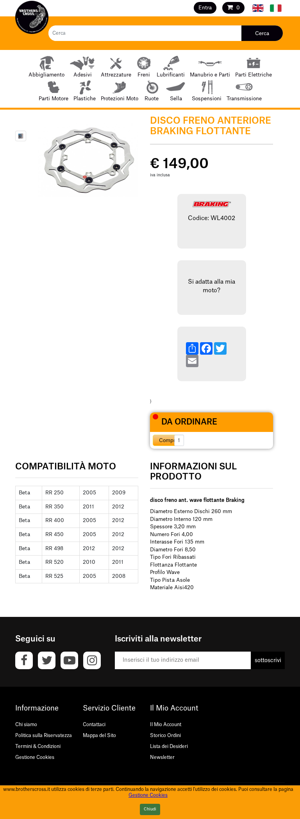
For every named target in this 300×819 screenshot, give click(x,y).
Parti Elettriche (253, 74)
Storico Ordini (165, 735)
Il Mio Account (165, 724)
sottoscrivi (268, 660)
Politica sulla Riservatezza (43, 735)
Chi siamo (26, 724)
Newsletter (162, 757)
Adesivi (82, 74)
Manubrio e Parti (210, 74)
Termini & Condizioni (38, 746)
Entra (205, 7)
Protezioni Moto (119, 98)
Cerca (262, 33)
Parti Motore (53, 98)
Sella (176, 98)
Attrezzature (116, 74)
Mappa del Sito (99, 735)
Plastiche (84, 98)
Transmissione (244, 98)
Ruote (152, 98)
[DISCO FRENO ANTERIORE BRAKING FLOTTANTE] (20, 136)
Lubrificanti (171, 74)
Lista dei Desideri (169, 746)
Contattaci (94, 724)
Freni (144, 74)
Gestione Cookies (34, 757)
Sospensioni (206, 98)
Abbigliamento (46, 74)
